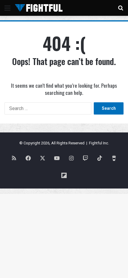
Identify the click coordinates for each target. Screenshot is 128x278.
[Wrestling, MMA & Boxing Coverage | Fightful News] (39, 8)
